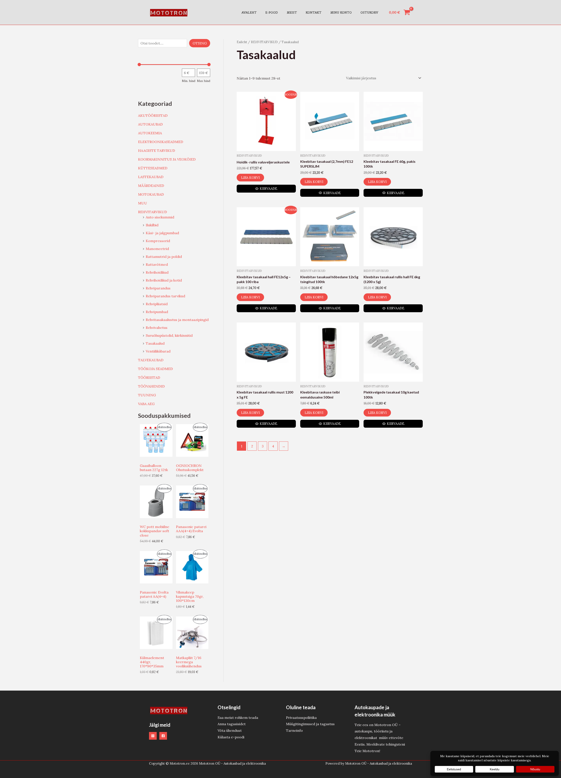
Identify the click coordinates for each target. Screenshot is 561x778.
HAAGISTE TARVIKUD (156, 150)
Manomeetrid (157, 248)
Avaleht (249, 12)
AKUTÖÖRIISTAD (153, 115)
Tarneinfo (294, 730)
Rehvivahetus (156, 327)
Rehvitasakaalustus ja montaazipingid (177, 319)
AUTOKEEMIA (150, 133)
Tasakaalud (155, 343)
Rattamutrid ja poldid (164, 256)
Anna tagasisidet (232, 724)
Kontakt (313, 12)
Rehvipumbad (157, 312)
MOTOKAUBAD (151, 194)
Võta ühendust (230, 730)
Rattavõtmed (157, 264)
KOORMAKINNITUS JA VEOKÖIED (167, 159)
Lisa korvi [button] (250, 177)
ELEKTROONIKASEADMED (160, 142)
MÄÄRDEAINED (151, 185)
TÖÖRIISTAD (149, 377)
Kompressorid (158, 241)
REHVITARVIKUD (152, 212)
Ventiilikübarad (158, 351)
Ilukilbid (152, 225)
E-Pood (271, 12)
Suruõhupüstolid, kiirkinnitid (169, 335)
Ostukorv (369, 12)
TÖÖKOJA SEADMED (155, 369)
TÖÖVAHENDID (151, 386)
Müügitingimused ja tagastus (310, 724)
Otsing (200, 43)
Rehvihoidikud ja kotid (164, 280)
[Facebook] (163, 736)
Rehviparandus (158, 288)
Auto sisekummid (160, 217)
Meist (292, 12)
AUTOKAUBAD (150, 124)
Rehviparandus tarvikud (165, 296)
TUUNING (147, 395)
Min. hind (188, 81)
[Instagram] (153, 736)
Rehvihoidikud (157, 272)
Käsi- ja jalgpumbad (162, 233)
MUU (142, 203)
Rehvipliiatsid (157, 304)
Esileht (242, 42)
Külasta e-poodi (231, 737)
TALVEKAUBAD (150, 360)
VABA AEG (146, 404)
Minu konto (341, 12)
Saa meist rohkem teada (238, 717)
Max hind (203, 81)
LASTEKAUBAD (150, 177)
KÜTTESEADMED (152, 168)
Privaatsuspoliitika (301, 717)
